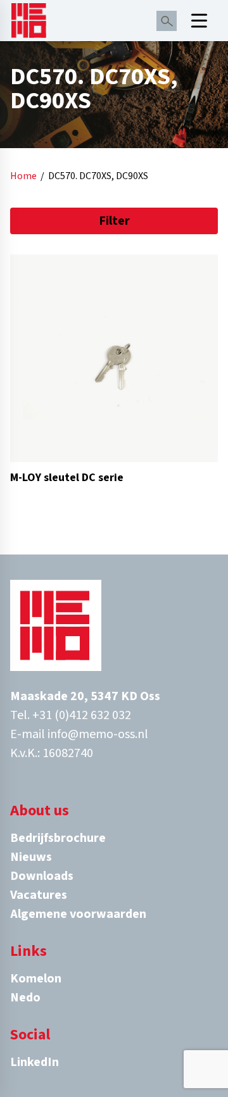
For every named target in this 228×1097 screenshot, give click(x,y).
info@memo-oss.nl (98, 734)
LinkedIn (34, 1062)
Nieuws (31, 857)
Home (23, 176)
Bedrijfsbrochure (58, 838)
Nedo (25, 997)
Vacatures (38, 895)
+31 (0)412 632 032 (81, 715)
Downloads (41, 876)
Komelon (35, 978)
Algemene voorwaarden (78, 914)
